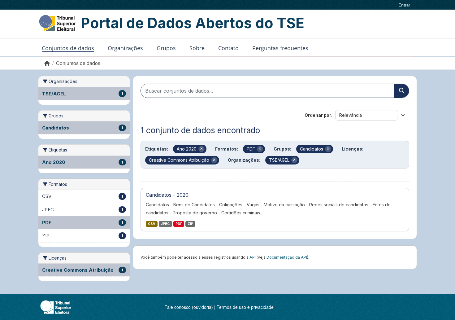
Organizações (125, 48)
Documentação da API (286, 257)
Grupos (166, 48)
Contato (228, 48)
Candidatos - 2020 (167, 195)
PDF (179, 224)
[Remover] (201, 149)
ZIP (190, 224)
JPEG (165, 224)
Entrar (404, 5)
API (252, 257)
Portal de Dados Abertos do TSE (192, 23)
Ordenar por (318, 115)
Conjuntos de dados (68, 48)
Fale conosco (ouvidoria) (188, 307)
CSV (151, 224)
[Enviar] (401, 91)
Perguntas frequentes (280, 48)
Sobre (197, 48)
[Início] (47, 63)
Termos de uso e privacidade (245, 307)
